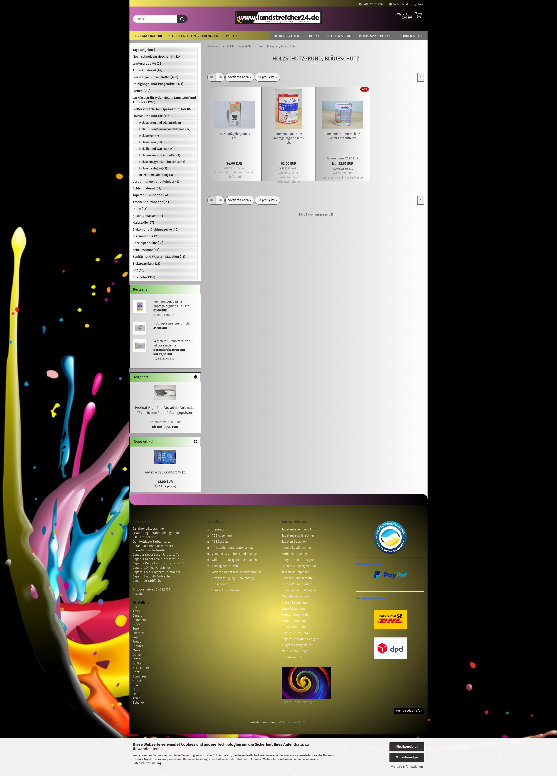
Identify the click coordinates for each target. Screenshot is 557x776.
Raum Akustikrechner (296, 548)
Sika (136, 607)
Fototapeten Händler (296, 615)
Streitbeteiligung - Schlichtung (233, 578)
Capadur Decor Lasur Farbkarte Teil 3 (158, 563)
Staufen (138, 646)
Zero (136, 628)
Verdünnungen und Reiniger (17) (157, 182)
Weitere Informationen (407, 767)
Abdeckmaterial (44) (147, 70)
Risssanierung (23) (146, 236)
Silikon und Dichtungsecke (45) (155, 229)
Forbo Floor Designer (296, 554)
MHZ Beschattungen (295, 651)
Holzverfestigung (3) (153, 168)
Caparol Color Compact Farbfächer (156, 572)
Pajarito (138, 637)
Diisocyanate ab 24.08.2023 (151, 589)
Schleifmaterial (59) (147, 188)
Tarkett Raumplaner (295, 572)
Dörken (138, 655)
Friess (137, 642)
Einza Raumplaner (294, 608)
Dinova (137, 624)
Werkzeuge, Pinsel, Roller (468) (155, 77)
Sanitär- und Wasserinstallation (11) (159, 257)
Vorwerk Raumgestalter (298, 578)
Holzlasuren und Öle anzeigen (160, 123)
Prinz (136, 672)
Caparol (138, 615)
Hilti (135, 689)
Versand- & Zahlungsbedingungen (235, 554)
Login (420, 4)
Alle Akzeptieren (407, 747)
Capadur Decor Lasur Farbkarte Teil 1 (158, 555)
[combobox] (239, 77)
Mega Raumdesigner (296, 596)
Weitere (232, 36)
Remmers (139, 620)
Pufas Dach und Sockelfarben (153, 546)
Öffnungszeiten (286, 36)
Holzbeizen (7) (149, 136)
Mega (136, 650)
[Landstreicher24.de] (278, 17)
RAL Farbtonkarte (144, 537)
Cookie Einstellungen (226, 590)
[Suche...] (182, 19)
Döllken (138, 663)
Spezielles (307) (144, 277)
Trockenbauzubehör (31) (151, 202)
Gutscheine (219, 584)
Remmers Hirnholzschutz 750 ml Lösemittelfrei (342, 136)
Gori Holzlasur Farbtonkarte (152, 542)
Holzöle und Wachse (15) (156, 149)
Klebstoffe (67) (143, 222)
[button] (211, 77)
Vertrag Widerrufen (225, 566)
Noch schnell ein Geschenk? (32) (194, 36)
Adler (136, 698)
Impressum (219, 529)
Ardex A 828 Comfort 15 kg (165, 472)
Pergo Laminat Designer (298, 560)
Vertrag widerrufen (409, 710)
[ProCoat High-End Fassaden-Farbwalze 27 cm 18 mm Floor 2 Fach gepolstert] (165, 392)
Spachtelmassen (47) (148, 216)
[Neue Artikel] (195, 441)
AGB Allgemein (222, 535)
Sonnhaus (139, 676)
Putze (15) (140, 209)
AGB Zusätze (220, 542)
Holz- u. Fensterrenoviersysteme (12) (164, 129)
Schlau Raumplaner (295, 602)
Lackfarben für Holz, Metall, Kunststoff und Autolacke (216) (164, 100)
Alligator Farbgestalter (297, 645)
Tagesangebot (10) (147, 36)
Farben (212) (141, 91)
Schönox (138, 702)
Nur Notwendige (407, 757)
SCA (135, 685)
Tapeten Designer (294, 542)
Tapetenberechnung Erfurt (300, 529)
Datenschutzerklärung (147, 763)
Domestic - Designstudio (299, 566)
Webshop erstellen (263, 722)
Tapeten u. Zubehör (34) (150, 195)
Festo (136, 694)
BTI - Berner (141, 668)
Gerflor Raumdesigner (297, 584)
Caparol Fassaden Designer (300, 639)
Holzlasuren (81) (150, 142)
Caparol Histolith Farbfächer (152, 576)
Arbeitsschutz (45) (146, 250)
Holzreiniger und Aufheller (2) (159, 155)
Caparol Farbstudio (295, 633)
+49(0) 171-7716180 (372, 4)
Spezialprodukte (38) (148, 243)
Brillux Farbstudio (294, 627)
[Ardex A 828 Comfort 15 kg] (165, 457)
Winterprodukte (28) (147, 63)
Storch (137, 681)
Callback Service (339, 36)
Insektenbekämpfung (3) (156, 175)
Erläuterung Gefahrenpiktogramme (157, 533)
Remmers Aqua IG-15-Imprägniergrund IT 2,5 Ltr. (288, 138)
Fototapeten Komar (295, 621)
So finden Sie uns (410, 36)
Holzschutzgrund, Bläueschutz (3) (162, 162)
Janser (137, 659)
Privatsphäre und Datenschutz (232, 548)
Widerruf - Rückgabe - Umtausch (234, 560)
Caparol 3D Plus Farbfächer (151, 568)
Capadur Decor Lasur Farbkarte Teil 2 (158, 559)
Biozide (138, 594)
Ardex (136, 611)
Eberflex (138, 633)
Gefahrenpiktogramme (148, 528)
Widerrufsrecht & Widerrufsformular (236, 572)
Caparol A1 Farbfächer (148, 581)
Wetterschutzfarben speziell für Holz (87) (163, 109)
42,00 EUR (165, 482)
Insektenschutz (292, 657)
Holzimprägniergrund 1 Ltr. (234, 136)
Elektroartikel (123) (146, 264)
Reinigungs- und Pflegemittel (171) (158, 84)
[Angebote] (195, 377)
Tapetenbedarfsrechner (298, 535)
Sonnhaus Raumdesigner (299, 590)
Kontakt (312, 36)
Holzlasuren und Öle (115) (152, 116)
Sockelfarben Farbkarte (149, 550)
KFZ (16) (138, 270)
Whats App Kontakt (374, 36)
